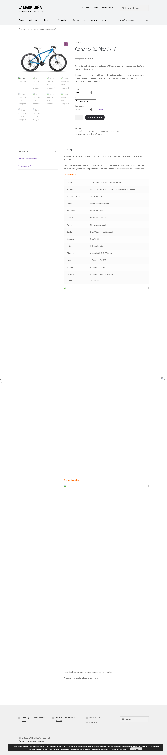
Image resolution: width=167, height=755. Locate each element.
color (77, 89)
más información (122, 749)
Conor (36, 29)
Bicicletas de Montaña (105, 131)
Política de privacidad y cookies (31, 741)
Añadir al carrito (95, 117)
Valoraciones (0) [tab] (25, 166)
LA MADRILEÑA (30, 7)
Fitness (47, 20)
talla (77, 97)
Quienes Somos (95, 718)
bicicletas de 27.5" (90, 134)
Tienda (21, 20)
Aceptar (136, 749)
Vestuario (62, 20)
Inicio (104, 20)
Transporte (80, 106)
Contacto (93, 20)
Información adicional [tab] (27, 158)
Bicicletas (32, 20)
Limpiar (99, 109)
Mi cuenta (85, 8)
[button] (66, 44)
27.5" (86, 131)
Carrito (95, 8)
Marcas (29, 29)
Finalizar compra (107, 8)
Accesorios (77, 20)
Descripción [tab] (23, 151)
